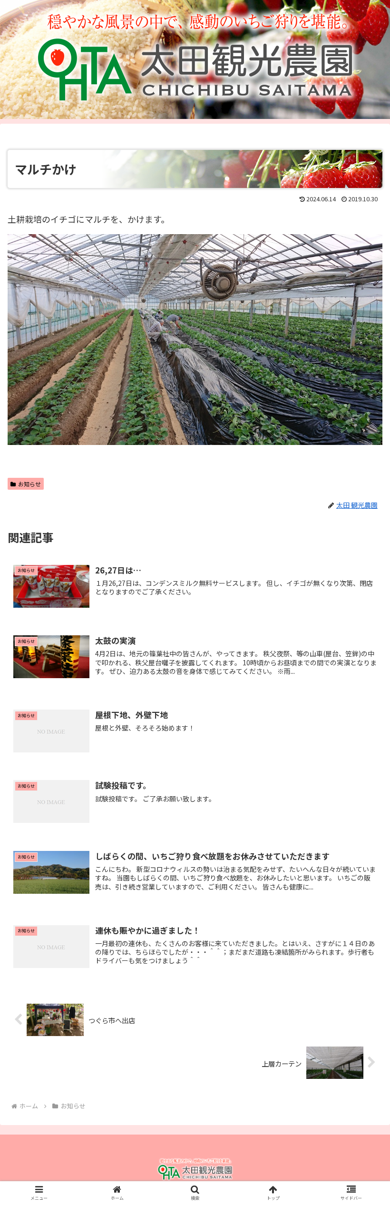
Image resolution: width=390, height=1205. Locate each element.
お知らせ (29, 484)
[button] (360, 952)
